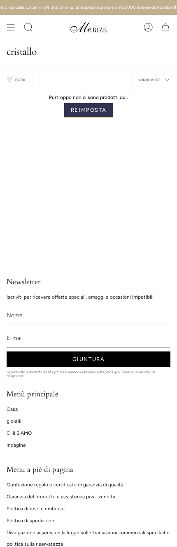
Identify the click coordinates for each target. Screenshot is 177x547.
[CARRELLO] (165, 27)
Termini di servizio (136, 372)
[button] (28, 27)
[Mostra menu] (11, 27)
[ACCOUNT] (148, 27)
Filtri (20, 80)
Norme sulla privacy (100, 372)
